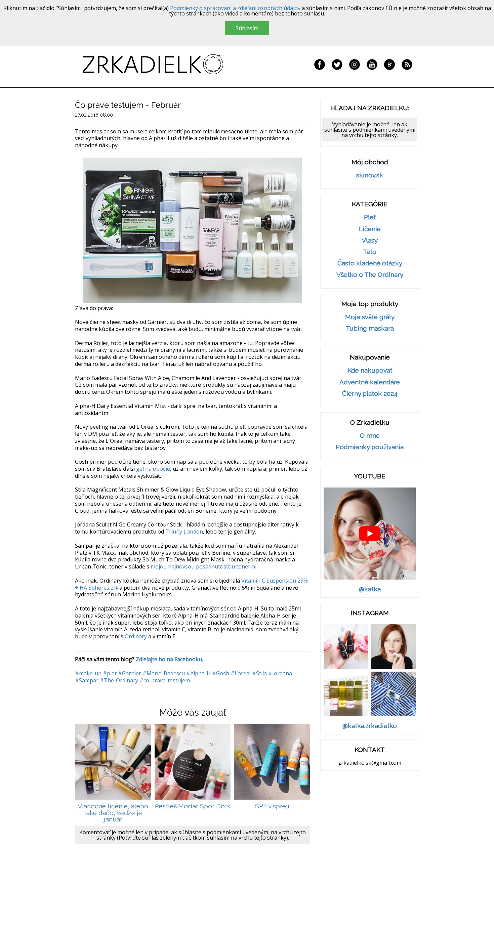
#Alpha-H (198, 673)
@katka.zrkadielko (369, 726)
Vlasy (370, 240)
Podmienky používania (370, 447)
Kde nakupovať (369, 370)
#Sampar (86, 680)
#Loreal (241, 673)
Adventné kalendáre (369, 382)
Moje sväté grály (370, 317)
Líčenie (370, 229)
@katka (370, 589)
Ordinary (136, 636)
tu (250, 343)
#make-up (88, 673)
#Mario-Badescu (163, 673)
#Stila (259, 673)
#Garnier (129, 673)
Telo (369, 252)
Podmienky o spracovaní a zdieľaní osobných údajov (235, 8)
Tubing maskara (370, 328)
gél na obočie (153, 468)
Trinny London (184, 531)
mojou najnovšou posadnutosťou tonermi (203, 566)
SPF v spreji (272, 806)
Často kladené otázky (369, 263)
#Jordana (280, 673)
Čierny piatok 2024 (370, 393)
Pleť (370, 217)
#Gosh (220, 673)
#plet (110, 673)
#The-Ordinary (119, 680)
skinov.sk (369, 175)
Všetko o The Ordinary (369, 274)
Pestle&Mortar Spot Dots (192, 806)
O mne (370, 435)
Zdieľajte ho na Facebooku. (169, 659)
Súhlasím (247, 28)
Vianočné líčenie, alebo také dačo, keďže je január (113, 812)
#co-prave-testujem (164, 680)
